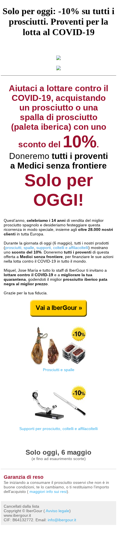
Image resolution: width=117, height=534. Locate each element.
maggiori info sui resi (48, 491)
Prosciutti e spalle (58, 369)
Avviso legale (57, 511)
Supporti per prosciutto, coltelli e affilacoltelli (58, 428)
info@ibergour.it (62, 520)
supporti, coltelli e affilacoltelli (62, 247)
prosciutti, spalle (19, 247)
